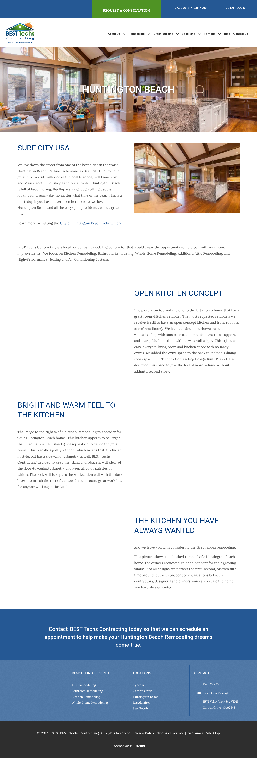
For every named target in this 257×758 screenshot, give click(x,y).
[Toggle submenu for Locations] (199, 34)
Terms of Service (170, 733)
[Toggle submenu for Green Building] (177, 34)
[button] (15, 698)
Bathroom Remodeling (87, 690)
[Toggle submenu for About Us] (124, 34)
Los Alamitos (141, 702)
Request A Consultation (126, 10)
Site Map (213, 733)
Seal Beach (140, 708)
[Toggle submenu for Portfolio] (219, 34)
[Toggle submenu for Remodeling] (148, 34)
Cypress (138, 685)
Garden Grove (143, 690)
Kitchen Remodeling (86, 696)
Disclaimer (195, 733)
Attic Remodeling (84, 685)
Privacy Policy (143, 733)
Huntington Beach (146, 696)
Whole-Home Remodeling (90, 702)
